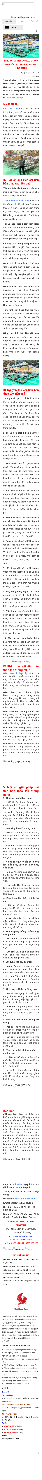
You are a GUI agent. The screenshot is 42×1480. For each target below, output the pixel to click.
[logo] (21, 3)
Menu (13, 27)
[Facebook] (8, 1249)
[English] (23, 17)
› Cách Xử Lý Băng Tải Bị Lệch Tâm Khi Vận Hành (19, 1270)
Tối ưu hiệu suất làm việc (16, 200)
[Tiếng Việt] (15, 17)
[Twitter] (28, 1249)
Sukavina (17, 1184)
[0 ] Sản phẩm (31, 17)
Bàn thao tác (10, 108)
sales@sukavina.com (10, 1439)
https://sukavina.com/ (24, 1198)
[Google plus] (18, 1249)
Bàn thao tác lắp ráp (15, 673)
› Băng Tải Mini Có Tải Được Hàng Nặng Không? (19, 1266)
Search (34, 21)
